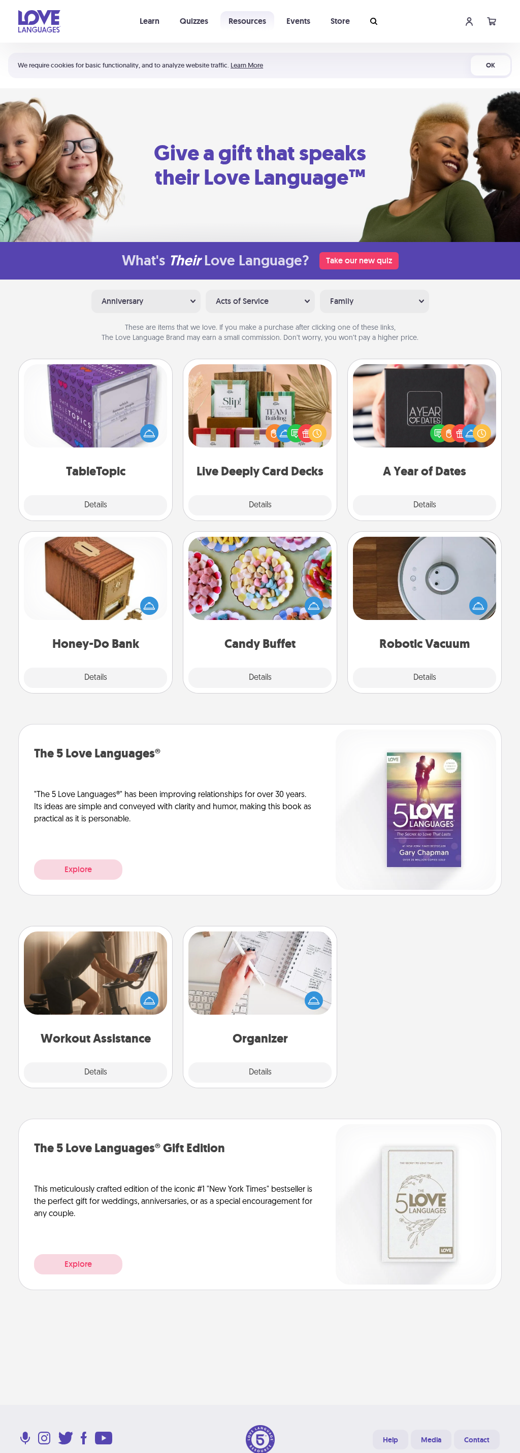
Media (431, 1439)
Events (298, 21)
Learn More (247, 65)
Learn (149, 21)
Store (340, 21)
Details (95, 505)
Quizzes (194, 21)
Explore (78, 869)
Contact (477, 1439)
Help (390, 1439)
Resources (247, 21)
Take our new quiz (359, 260)
